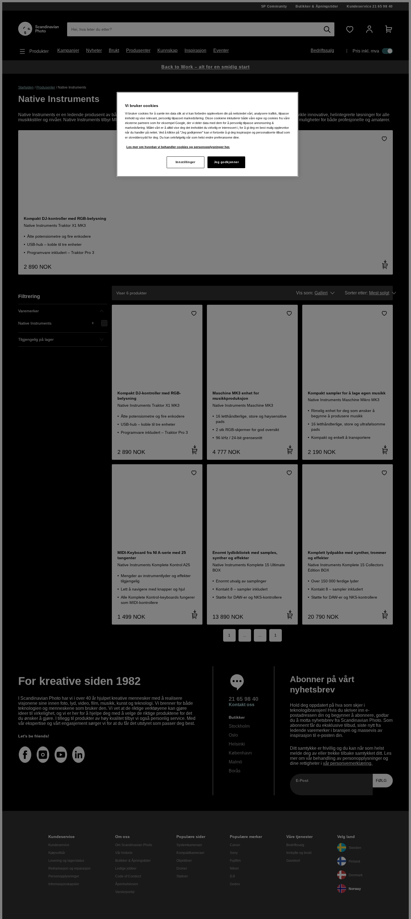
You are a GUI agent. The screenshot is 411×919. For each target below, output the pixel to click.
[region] (207, 134)
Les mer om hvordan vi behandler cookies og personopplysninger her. (178, 147)
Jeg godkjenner (226, 162)
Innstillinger (185, 162)
